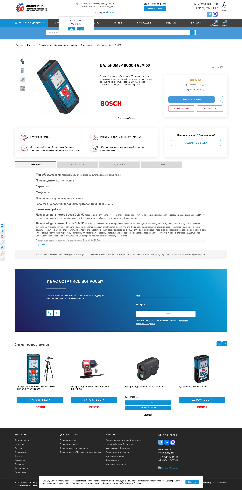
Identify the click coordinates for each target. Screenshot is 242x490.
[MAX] (215, 14)
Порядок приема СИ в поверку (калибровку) (80, 452)
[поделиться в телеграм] (2, 231)
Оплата (161, 165)
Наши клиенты (21, 468)
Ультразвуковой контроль (118, 448)
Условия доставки (69, 444)
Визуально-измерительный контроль (123, 440)
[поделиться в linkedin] (2, 259)
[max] (172, 442)
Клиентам (171, 23)
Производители (22, 440)
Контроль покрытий (115, 456)
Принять (192, 482)
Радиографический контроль (119, 444)
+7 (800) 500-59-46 (168, 456)
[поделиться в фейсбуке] (2, 242)
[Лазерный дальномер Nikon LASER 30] (148, 369)
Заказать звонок (154, 9)
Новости (19, 456)
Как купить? (77, 165)
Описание (35, 165)
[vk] (166, 442)
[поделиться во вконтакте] (2, 226)
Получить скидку (196, 143)
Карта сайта (20, 472)
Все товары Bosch (126, 118)
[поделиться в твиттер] (2, 248)
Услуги (118, 23)
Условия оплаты (68, 440)
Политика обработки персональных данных (208, 483)
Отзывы (18, 448)
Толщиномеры (112, 460)
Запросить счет (209, 108)
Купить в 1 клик (181, 108)
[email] (57, 313)
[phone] (49, 313)
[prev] (219, 343)
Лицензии (19, 444)
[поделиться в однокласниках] (2, 237)
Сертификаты (21, 452)
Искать (192, 32)
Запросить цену (191, 99)
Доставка (119, 165)
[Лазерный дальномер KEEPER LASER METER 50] (94, 369)
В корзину (148, 403)
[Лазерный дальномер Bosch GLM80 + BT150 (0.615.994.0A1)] (40, 369)
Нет (81, 29)
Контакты (196, 23)
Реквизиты (20, 460)
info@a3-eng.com (157, 4)
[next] (224, 343)
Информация (144, 23)
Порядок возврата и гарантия (74, 448)
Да (71, 29)
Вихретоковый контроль (117, 452)
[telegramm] (209, 14)
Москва (110, 12)
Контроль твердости (116, 464)
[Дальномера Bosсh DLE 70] (202, 369)
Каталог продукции (30, 23)
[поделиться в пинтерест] (2, 253)
